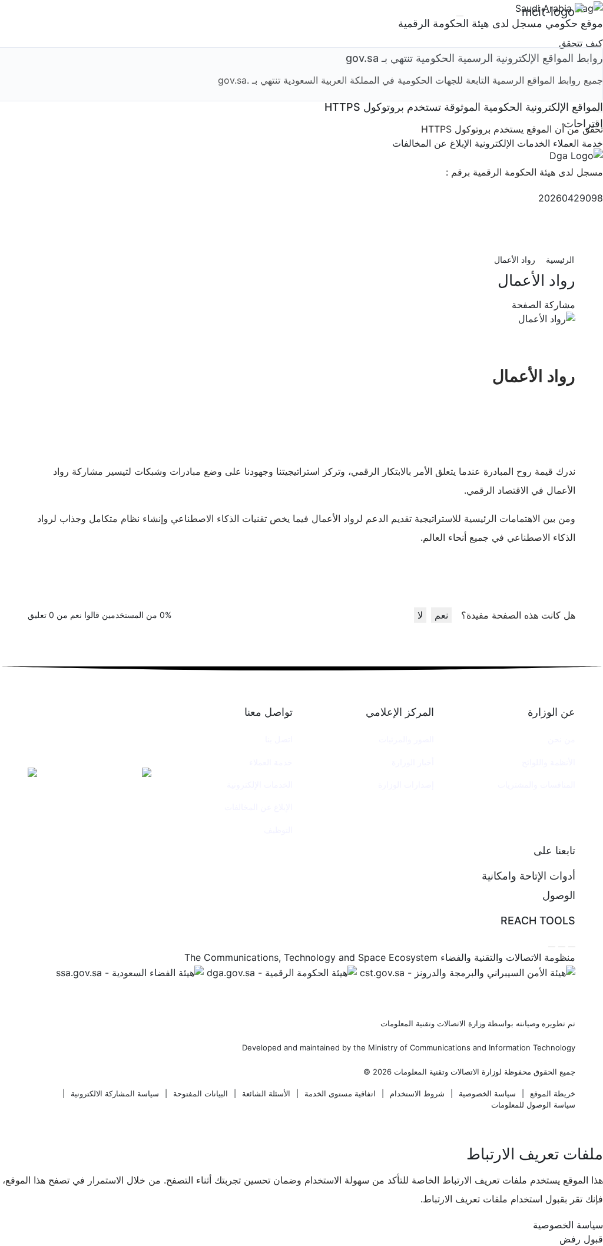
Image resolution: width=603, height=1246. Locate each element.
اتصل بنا (279, 739)
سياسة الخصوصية (487, 1093)
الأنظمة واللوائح (548, 762)
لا (420, 615)
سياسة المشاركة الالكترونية (115, 1093)
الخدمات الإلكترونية (260, 784)
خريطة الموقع (552, 1093)
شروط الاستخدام (417, 1093)
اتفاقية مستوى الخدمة (340, 1093)
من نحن (561, 739)
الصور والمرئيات (406, 739)
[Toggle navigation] (459, 15)
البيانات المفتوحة (200, 1093)
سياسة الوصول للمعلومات (533, 1104)
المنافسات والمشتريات (536, 784)
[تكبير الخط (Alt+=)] (571, 946)
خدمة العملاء (271, 762)
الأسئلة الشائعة (266, 1093)
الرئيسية (560, 260)
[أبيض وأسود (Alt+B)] (551, 946)
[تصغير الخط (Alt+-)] (561, 946)
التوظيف (278, 830)
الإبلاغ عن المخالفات (258, 807)
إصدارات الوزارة (406, 784)
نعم (441, 615)
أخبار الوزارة (413, 762)
